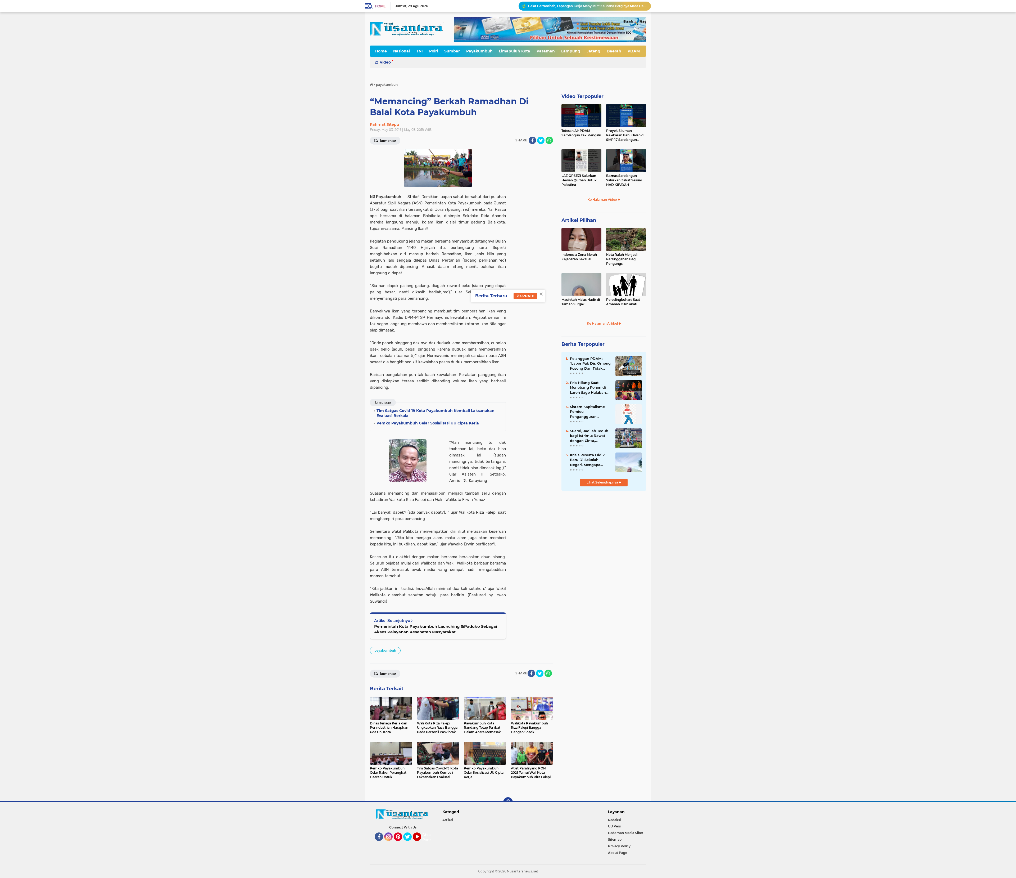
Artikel (447, 820)
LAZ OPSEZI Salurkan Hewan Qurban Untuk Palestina (579, 180)
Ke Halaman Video (602, 199)
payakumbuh (385, 650)
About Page (428, 837)
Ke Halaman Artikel (603, 323)
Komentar (387, 141)
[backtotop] (508, 802)
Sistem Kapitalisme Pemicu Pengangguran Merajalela (587, 412)
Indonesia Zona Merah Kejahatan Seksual (579, 257)
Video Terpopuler (582, 96)
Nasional (401, 51)
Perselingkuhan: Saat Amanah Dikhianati (623, 302)
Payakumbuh (479, 51)
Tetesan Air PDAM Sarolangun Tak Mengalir (581, 133)
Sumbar (452, 51)
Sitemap (615, 839)
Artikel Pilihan (578, 220)
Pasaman (546, 51)
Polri (433, 51)
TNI (419, 51)
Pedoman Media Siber (625, 833)
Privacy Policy (619, 846)
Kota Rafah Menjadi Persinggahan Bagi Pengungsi (621, 259)
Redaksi (614, 820)
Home (380, 6)
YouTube (420, 843)
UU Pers (614, 826)
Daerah (614, 51)
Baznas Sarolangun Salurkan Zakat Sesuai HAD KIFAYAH (624, 180)
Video (385, 62)
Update (526, 296)
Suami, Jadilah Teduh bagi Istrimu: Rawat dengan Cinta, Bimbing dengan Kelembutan (589, 436)
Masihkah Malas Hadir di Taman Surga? (580, 302)
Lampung (570, 51)
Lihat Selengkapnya (603, 482)
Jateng (593, 51)
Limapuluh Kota (514, 51)
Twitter (409, 843)
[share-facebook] (532, 140)
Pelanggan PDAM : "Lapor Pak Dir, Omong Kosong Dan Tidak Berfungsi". (586, 6)
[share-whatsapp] (549, 140)
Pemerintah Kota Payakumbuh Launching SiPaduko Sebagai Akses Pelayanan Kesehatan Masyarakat (435, 629)
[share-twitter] (541, 140)
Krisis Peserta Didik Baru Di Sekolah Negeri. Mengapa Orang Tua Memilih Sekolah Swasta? (587, 460)
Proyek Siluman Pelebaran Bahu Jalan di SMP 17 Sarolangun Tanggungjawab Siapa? (625, 135)
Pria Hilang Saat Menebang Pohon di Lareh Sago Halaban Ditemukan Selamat (588, 387)
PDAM (634, 51)
